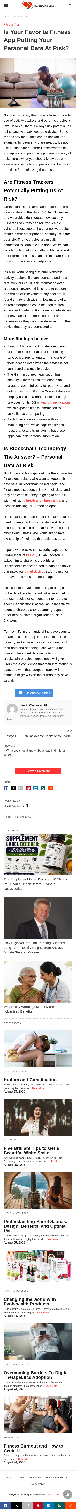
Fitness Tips (21, 17)
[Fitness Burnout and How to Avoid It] (38, 1414)
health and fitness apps (43, 500)
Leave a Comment (38, 770)
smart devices (35, 571)
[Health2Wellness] (37, 5)
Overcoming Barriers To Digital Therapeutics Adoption (36, 1375)
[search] (70, 5)
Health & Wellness (16, 1071)
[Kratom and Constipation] (38, 1048)
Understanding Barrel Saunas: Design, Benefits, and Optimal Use (35, 1226)
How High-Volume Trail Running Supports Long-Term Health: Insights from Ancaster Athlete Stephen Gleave (34, 947)
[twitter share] (13, 788)
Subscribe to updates (37, 692)
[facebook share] (6, 788)
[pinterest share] (28, 788)
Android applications (56, 402)
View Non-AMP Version (57, 1494)
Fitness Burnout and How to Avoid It (33, 1448)
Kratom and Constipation (30, 1079)
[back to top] (67, 1494)
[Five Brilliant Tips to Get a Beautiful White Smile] (38, 1117)
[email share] (20, 788)
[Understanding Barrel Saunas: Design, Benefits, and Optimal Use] (38, 1190)
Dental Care (12, 1140)
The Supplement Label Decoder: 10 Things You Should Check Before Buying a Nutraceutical (35, 883)
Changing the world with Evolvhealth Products (30, 1301)
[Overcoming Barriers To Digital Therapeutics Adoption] (38, 1341)
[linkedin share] (35, 788)
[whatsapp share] (43, 788)
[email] (27, 1505)
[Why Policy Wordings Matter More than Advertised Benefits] (38, 982)
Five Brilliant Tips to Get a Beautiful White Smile (31, 1150)
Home (7, 17)
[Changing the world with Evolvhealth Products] (38, 1268)
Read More (38, 1088)
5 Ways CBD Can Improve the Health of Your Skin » (38, 736)
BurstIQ (31, 555)
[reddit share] (50, 788)
